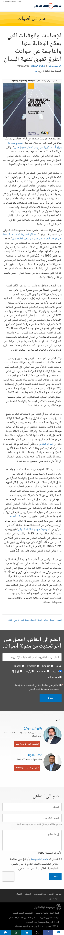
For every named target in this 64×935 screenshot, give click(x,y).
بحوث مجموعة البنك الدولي (32, 529)
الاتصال (19, 893)
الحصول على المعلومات (43, 893)
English (14, 81)
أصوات (24, 19)
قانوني (59, 893)
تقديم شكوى (54, 898)
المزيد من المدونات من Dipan (27, 768)
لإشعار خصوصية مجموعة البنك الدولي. (36, 687)
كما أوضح (15, 516)
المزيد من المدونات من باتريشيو (27, 744)
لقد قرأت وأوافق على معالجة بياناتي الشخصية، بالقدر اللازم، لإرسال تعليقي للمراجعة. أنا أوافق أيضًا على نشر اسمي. (34, 864)
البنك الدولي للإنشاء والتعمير (47, 912)
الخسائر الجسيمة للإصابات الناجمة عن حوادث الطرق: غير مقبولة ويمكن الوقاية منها (32, 236)
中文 (28, 672)
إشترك (50, 698)
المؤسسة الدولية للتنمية (22, 912)
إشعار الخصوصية (40, 859)
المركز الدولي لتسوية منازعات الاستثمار (42, 922)
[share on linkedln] (26, 932)
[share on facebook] (48, 932)
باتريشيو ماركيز (55, 66)
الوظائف (27, 893)
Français (31, 81)
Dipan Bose (38, 66)
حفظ (55, 876)
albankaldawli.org (11, 1)
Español (22, 81)
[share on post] (37, 932)
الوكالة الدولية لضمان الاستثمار (22, 917)
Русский (41, 672)
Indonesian (53, 677)
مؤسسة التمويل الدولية (49, 917)
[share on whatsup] (16, 932)
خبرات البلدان (46, 444)
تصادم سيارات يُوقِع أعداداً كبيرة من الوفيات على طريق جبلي (35, 145)
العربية (41, 71)
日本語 (15, 672)
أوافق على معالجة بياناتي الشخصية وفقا (36, 687)
